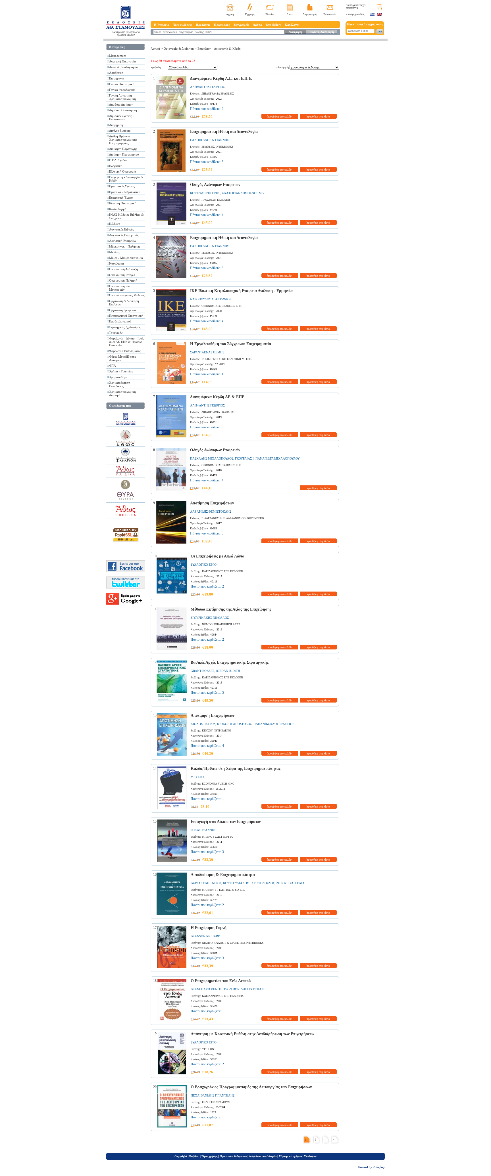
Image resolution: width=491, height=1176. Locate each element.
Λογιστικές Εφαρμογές (123, 235)
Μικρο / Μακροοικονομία (126, 257)
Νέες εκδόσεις (182, 24)
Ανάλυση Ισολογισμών (123, 67)
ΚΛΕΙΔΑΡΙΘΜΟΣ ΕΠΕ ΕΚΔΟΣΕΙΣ (223, 571)
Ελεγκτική (115, 165)
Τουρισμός (115, 332)
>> (333, 1139)
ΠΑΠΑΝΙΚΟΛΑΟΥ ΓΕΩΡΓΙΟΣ (273, 724)
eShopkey (379, 1167)
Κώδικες (114, 223)
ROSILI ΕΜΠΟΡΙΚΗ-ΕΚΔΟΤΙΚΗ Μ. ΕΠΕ (226, 358)
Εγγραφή (250, 14)
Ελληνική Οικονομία (122, 171)
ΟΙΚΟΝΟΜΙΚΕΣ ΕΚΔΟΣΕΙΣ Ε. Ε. (221, 305)
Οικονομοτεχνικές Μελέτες (126, 295)
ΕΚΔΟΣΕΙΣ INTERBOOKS (217, 146)
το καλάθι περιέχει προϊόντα (355, 6)
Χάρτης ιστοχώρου (290, 1156)
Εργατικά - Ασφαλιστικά (124, 192)
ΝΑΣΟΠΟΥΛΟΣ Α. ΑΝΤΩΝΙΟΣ (210, 299)
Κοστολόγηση (118, 209)
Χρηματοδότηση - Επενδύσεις (120, 384)
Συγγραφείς (241, 24)
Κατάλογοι (292, 24)
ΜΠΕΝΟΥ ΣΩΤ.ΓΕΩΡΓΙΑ (217, 836)
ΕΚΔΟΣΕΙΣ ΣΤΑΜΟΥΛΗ (216, 1102)
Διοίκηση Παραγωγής (123, 148)
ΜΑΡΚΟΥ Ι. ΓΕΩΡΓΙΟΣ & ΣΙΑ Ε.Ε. (223, 889)
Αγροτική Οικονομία (122, 61)
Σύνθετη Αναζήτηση (321, 31)
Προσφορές (222, 24)
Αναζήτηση (295, 31)
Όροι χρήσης (209, 1156)
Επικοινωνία (329, 14)
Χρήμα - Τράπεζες (121, 371)
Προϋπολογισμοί (120, 321)
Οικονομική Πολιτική (123, 280)
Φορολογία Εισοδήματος (125, 351)
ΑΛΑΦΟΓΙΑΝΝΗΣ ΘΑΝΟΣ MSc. (244, 193)
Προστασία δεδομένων (233, 1156)
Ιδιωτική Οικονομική (122, 203)
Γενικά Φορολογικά (122, 89)
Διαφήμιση (116, 125)
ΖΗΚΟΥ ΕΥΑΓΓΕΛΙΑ (290, 883)
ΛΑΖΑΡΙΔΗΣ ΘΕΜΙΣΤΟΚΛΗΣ (210, 511)
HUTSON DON (229, 989)
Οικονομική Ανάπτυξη (123, 269)
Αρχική (230, 14)
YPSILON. (208, 1049)
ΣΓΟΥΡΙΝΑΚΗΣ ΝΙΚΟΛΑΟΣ (210, 617)
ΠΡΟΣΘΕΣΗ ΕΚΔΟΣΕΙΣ (215, 199)
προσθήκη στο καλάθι (279, 116)
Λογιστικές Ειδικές (121, 229)
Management (117, 55)
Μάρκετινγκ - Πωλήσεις (124, 246)
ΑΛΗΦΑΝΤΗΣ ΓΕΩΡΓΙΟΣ (207, 87)
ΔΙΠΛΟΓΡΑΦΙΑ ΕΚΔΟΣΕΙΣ (217, 93)
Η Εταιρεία (161, 24)
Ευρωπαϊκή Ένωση (121, 197)
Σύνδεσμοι (310, 1156)
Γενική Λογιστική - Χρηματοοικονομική (122, 97)
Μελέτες (114, 252)
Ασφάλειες (116, 72)
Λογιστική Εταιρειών (122, 240)
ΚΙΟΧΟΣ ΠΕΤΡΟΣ (203, 724)
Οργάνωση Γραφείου (122, 310)
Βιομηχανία (116, 78)
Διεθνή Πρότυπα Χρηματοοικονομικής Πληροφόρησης (123, 140)
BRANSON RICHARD (205, 936)
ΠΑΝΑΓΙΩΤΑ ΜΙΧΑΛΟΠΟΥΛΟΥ (277, 458)
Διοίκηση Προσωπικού (124, 154)
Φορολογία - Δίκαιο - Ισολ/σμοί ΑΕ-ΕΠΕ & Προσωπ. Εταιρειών (126, 342)
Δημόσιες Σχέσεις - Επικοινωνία (121, 117)
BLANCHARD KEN (204, 989)
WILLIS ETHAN (252, 989)
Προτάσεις (203, 24)
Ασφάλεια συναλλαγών (262, 1156)
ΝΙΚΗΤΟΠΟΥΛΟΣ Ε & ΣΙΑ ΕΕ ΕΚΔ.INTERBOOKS (233, 942)
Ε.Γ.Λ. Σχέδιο (118, 160)
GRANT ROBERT (202, 670)
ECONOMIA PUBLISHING (218, 783)
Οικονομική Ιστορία (122, 274)
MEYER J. (198, 777)
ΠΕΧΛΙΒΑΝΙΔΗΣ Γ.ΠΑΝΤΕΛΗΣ (212, 1095)
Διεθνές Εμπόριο (120, 130)
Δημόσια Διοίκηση (121, 104)
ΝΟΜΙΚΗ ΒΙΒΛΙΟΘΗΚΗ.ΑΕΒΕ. (221, 624)
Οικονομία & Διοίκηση (179, 48)
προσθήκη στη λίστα (318, 116)
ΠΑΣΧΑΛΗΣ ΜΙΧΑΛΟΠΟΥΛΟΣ (211, 458)
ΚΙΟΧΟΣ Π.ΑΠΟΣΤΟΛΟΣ (234, 724)
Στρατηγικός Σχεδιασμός (124, 327)
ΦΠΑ (112, 365)
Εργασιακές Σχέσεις (122, 186)
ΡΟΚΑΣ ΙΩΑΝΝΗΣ (203, 830)
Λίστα (290, 14)
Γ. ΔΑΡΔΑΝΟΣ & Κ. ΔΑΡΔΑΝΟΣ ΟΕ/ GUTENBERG (232, 518)
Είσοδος (269, 14)
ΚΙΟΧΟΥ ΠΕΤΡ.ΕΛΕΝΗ (216, 730)
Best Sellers (273, 24)
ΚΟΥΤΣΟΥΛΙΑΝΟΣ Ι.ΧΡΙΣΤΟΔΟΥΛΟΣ (248, 883)
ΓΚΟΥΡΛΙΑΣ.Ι (244, 458)
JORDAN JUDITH (228, 670)
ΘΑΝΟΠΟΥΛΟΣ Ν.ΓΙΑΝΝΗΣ (209, 140)
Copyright (180, 1156)
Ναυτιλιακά (116, 263)
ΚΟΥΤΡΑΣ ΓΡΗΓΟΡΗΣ (205, 193)
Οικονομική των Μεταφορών (119, 287)
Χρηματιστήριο (118, 377)
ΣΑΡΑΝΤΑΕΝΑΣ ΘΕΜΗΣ (207, 352)
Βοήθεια (194, 1156)
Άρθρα (257, 24)
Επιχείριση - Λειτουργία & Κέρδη (219, 48)
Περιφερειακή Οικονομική (126, 315)
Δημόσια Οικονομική (123, 110)
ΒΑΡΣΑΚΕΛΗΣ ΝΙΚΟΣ (206, 883)
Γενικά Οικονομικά (121, 84)
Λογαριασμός (310, 14)
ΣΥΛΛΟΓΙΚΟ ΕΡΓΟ (204, 564)
